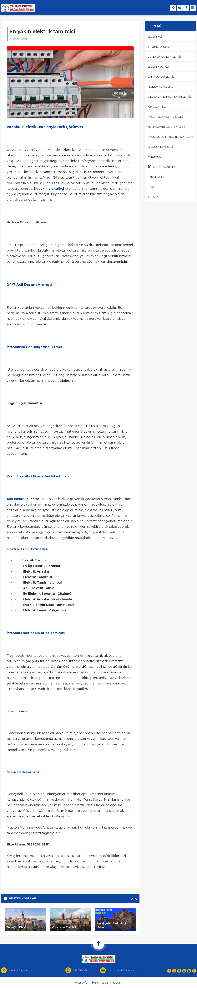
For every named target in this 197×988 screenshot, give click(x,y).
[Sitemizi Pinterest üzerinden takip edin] (194, 971)
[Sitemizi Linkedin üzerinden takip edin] (184, 971)
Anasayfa (14, 38)
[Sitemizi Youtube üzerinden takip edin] (189, 971)
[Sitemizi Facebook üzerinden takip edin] (169, 971)
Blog (24, 38)
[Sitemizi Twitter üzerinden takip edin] (174, 971)
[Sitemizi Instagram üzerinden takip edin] (179, 971)
